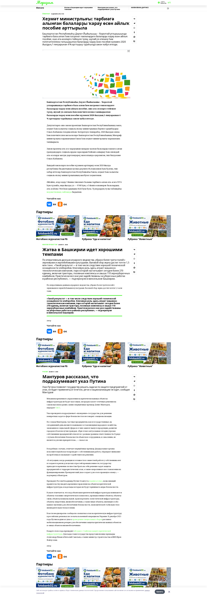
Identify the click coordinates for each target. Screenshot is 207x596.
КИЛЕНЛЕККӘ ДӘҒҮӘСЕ (139, 8)
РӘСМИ (45, 372)
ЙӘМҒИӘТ (46, 14)
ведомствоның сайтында (59, 192)
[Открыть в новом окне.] (51, 204)
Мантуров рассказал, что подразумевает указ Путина (109, 8)
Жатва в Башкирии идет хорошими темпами (78, 8)
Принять (159, 592)
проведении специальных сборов (87, 519)
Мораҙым (44, 2)
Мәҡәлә (40, 8)
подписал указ (95, 481)
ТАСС (57, 407)
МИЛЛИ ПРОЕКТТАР (49, 245)
